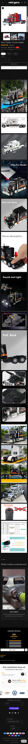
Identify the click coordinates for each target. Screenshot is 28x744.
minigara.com (8, 738)
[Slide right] (26, 37)
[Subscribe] (22, 703)
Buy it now (14, 67)
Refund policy (23, 738)
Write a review (12, 649)
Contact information (15, 742)
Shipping (10, 49)
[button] (2, 2)
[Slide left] (1, 37)
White (9, 53)
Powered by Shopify (15, 738)
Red (3, 53)
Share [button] (3, 559)
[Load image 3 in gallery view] (21, 36)
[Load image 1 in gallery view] (6, 36)
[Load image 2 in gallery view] (14, 36)
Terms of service (14, 740)
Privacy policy (7, 740)
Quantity (3, 56)
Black (15, 53)
